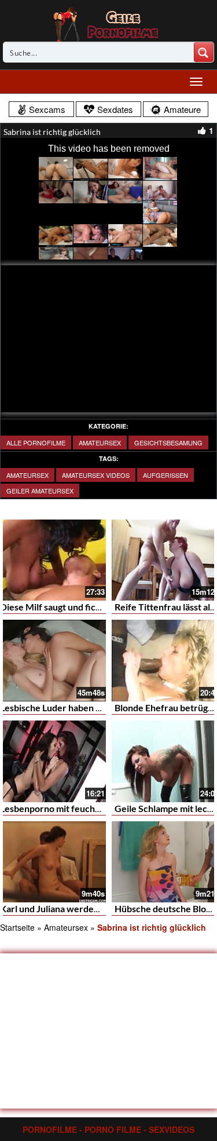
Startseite (17, 927)
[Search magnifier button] (204, 52)
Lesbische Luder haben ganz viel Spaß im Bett (92, 707)
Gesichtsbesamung (168, 442)
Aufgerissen (165, 475)
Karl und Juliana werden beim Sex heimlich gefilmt (102, 908)
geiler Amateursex (39, 490)
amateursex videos (96, 475)
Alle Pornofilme (35, 442)
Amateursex (100, 442)
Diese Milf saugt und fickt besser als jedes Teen (96, 606)
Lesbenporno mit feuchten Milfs (65, 808)
